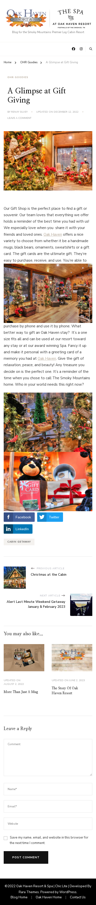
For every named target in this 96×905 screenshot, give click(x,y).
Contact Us (78, 897)
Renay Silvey (19, 112)
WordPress (68, 892)
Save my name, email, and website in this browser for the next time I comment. (49, 840)
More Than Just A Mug (21, 692)
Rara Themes (29, 892)
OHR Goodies (17, 77)
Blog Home (19, 897)
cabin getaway (19, 542)
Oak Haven (53, 234)
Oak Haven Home (49, 897)
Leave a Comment (19, 118)
